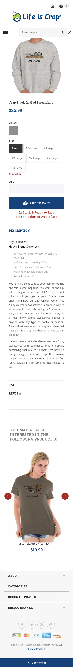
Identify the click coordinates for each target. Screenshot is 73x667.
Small (16, 148)
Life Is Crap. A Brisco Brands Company (30, 644)
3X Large (34, 158)
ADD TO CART (40, 203)
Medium (31, 148)
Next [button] (65, 496)
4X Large (52, 158)
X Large (48, 148)
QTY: (12, 181)
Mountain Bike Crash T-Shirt (36, 544)
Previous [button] (8, 496)
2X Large (17, 158)
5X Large (17, 168)
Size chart (16, 174)
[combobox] (39, 32)
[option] (36, 65)
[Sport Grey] (13, 130)
